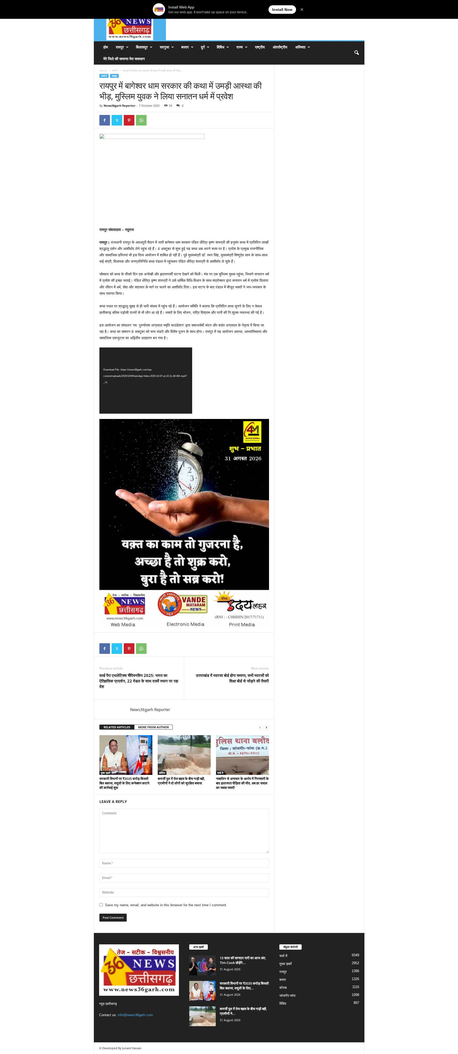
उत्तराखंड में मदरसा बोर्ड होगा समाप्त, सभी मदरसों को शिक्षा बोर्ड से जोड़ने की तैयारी (232, 678)
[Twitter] (117, 120)
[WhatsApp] (141, 120)
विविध (220, 47)
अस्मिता (300, 47)
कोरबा (283, 988)
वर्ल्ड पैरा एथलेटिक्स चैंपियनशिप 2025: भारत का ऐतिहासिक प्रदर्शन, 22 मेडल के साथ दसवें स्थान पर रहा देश (138, 681)
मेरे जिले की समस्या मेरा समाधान (124, 58)
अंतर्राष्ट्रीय (280, 47)
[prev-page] (260, 727)
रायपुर (120, 47)
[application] (145, 380)
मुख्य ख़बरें (105, 773)
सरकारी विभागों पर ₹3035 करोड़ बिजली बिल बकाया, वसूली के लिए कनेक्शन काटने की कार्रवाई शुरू (124, 783)
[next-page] (266, 727)
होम (105, 47)
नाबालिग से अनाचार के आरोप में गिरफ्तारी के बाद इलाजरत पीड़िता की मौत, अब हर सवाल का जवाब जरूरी (242, 783)
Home (103, 70)
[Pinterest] (129, 120)
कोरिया (162, 773)
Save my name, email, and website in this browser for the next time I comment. (166, 905)
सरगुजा (164, 47)
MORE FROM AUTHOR (153, 727)
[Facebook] (104, 120)
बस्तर (185, 47)
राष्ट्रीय (260, 47)
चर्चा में (115, 70)
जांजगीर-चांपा (287, 996)
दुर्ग (203, 47)
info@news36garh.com (135, 1015)
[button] (356, 53)
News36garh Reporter (119, 106)
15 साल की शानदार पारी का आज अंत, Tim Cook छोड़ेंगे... (243, 960)
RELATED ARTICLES (117, 727)
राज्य (239, 47)
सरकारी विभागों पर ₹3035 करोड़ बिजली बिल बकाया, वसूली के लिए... (244, 985)
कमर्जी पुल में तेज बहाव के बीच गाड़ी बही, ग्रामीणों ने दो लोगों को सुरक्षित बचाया (181, 780)
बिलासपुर (142, 47)
